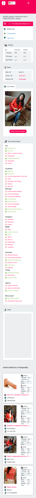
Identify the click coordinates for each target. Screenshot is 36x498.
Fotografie (11, 174)
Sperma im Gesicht (13, 290)
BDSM (9, 234)
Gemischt (22, 75)
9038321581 (11, 29)
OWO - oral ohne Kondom (15, 153)
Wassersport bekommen (15, 301)
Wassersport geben (13, 298)
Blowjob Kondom (13, 255)
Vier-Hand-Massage (13, 204)
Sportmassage (12, 206)
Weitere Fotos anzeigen (18, 131)
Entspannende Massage (15, 209)
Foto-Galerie (10, 86)
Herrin (9, 229)
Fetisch (10, 163)
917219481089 (12, 493)
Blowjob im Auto (12, 262)
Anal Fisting (11, 275)
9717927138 (11, 431)
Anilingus (10, 267)
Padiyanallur (11, 33)
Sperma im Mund (12, 285)
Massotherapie (12, 201)
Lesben (10, 224)
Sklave (9, 237)
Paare (9, 179)
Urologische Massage (14, 196)
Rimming (10, 186)
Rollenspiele (11, 242)
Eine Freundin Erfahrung (14, 257)
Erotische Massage (13, 194)
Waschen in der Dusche (14, 181)
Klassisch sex (12, 148)
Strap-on (10, 239)
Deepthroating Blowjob (14, 260)
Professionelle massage (15, 191)
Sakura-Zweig (12, 211)
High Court (10, 38)
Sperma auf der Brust (14, 288)
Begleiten (10, 171)
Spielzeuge (11, 161)
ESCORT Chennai (8, 16)
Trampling (10, 247)
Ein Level (10, 151)
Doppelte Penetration (14, 158)
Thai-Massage (12, 199)
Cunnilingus (11, 265)
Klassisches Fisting (13, 272)
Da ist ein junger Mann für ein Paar (17, 176)
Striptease (11, 219)
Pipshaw (10, 184)
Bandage (10, 244)
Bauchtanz (11, 222)
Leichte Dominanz (13, 232)
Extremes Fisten (12, 277)
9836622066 (11, 401)
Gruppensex (11, 156)
